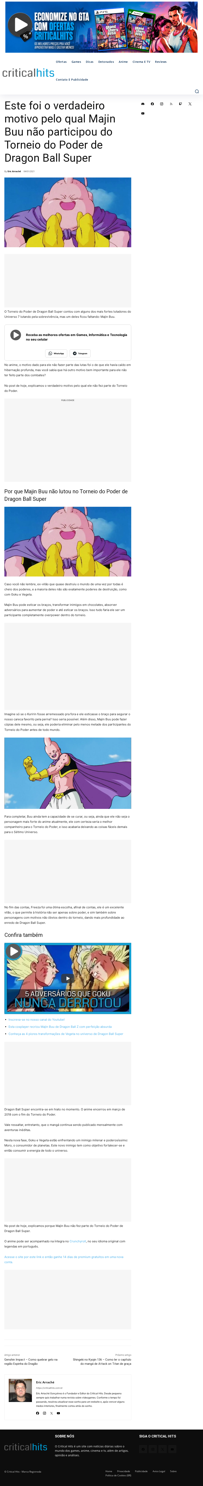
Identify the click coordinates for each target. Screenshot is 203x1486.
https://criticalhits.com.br (49, 1388)
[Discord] (143, 104)
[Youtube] (58, 1412)
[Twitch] (180, 104)
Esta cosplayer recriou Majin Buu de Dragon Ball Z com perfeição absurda (60, 1027)
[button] (197, 91)
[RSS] (171, 104)
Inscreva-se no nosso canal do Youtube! (37, 1019)
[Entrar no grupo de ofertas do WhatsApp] (101, 29)
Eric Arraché (14, 171)
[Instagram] (44, 1412)
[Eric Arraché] (20, 1397)
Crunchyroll (78, 1241)
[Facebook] (37, 1412)
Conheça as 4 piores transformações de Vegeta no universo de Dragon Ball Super (66, 1034)
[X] (51, 1412)
